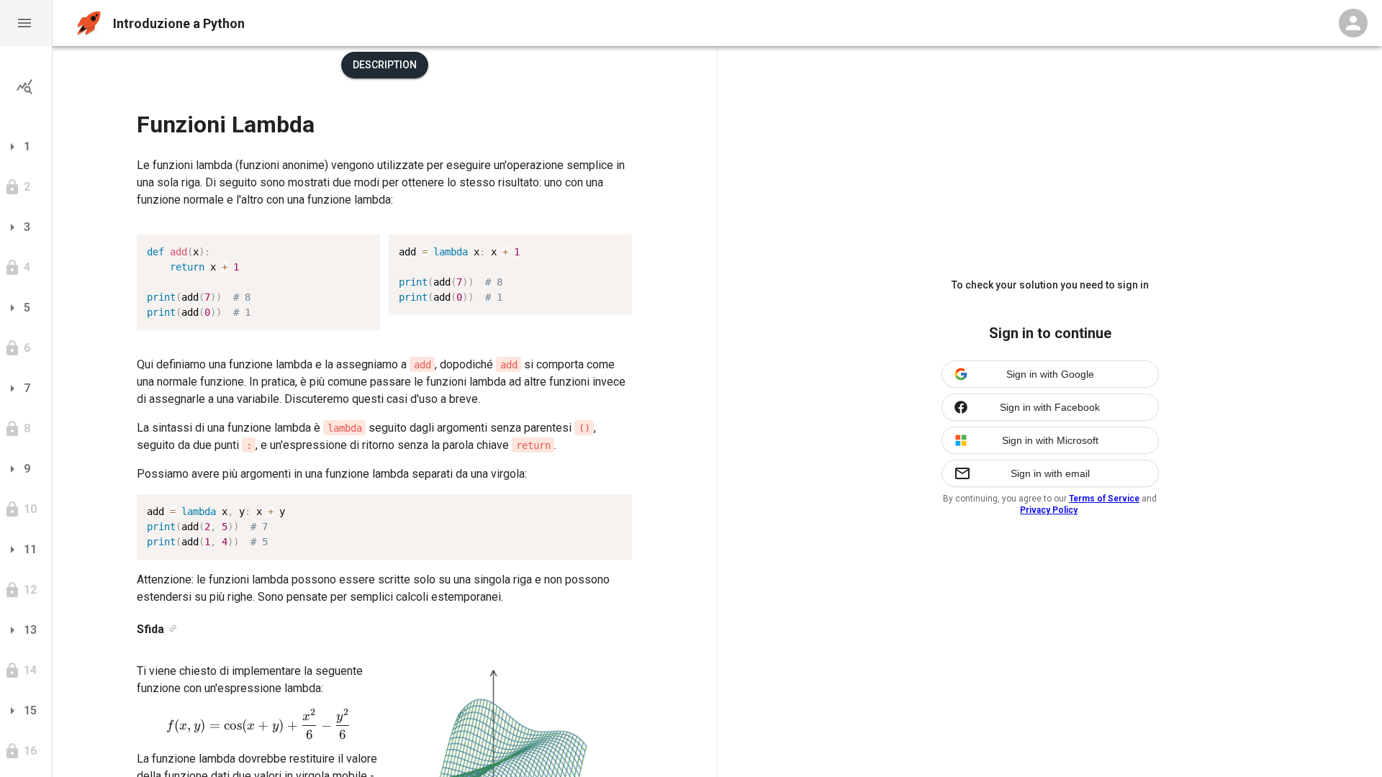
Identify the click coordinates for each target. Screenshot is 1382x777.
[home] (89, 23)
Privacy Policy (1049, 510)
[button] (26, 23)
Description (385, 65)
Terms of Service (1104, 499)
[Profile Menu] (1353, 23)
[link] (173, 629)
